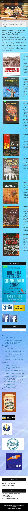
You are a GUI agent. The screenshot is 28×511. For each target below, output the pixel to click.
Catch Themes (18, 508)
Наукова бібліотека (14, 7)
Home (5, 20)
